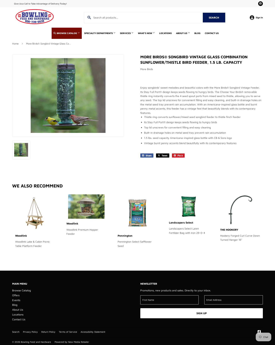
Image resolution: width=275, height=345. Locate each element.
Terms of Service (68, 331)
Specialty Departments (98, 33)
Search (217, 17)
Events (16, 300)
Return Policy (48, 331)
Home (15, 43)
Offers (15, 295)
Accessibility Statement (93, 331)
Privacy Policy (30, 331)
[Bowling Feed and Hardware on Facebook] (259, 332)
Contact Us (212, 33)
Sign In (259, 17)
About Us (182, 33)
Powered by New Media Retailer (72, 342)
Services (125, 33)
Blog (197, 33)
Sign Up (201, 313)
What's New (145, 33)
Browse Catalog (67, 33)
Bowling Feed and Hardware (36, 342)
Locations (165, 33)
